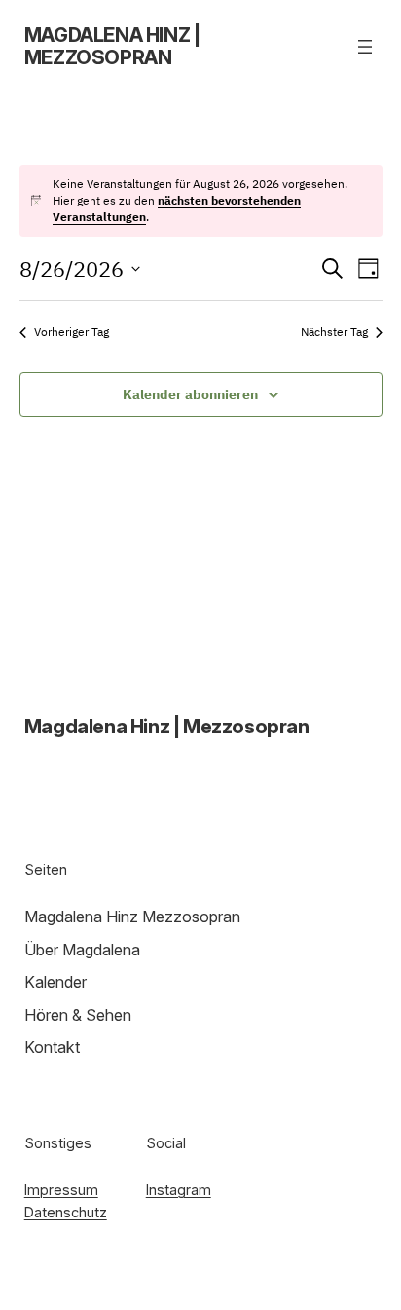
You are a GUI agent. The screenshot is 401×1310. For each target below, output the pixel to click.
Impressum (61, 1189)
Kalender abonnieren (190, 394)
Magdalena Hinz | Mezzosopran (112, 46)
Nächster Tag (334, 331)
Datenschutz (65, 1212)
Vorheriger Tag (71, 331)
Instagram (178, 1189)
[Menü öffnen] (365, 46)
